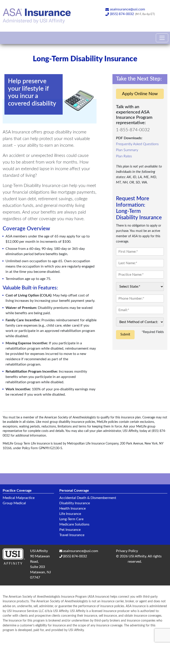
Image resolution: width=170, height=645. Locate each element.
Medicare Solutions (74, 524)
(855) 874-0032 (122, 14)
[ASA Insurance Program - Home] (37, 15)
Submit (125, 334)
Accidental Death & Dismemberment (87, 498)
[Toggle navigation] (162, 37)
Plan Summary (127, 150)
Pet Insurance (70, 529)
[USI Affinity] (16, 558)
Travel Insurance (71, 535)
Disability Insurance (74, 503)
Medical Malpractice (19, 498)
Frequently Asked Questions (137, 144)
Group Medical (14, 503)
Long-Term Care (71, 519)
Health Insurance (72, 508)
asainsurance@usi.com (127, 9)
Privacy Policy (127, 551)
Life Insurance (70, 514)
